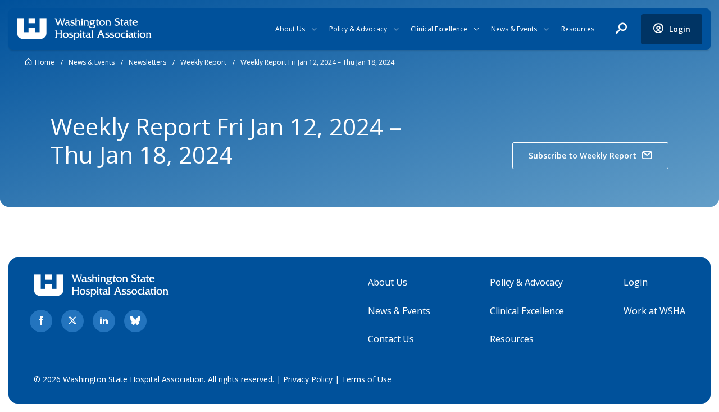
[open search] (621, 29)
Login (636, 282)
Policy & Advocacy (358, 29)
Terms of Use (367, 379)
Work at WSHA (654, 311)
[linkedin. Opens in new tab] (104, 321)
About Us (290, 29)
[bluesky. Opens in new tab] (135, 321)
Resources (577, 29)
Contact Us (391, 339)
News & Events (514, 29)
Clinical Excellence (439, 29)
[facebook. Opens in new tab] (41, 321)
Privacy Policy (308, 379)
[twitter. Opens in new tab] (72, 321)
